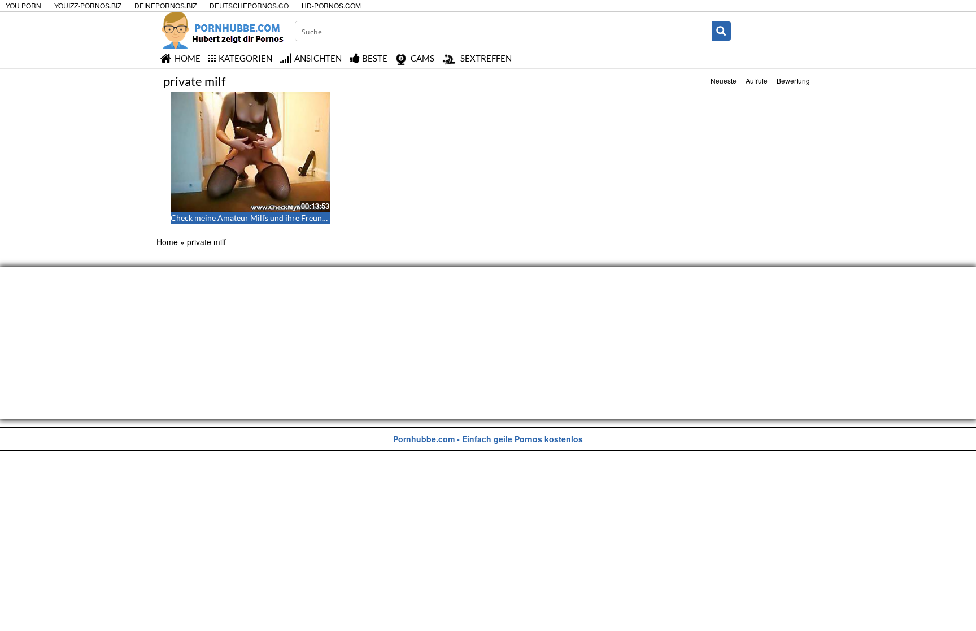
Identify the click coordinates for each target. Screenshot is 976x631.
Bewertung (793, 80)
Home (167, 241)
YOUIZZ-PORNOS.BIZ (87, 5)
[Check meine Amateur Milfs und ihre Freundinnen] (251, 152)
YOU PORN (23, 5)
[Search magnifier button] (721, 31)
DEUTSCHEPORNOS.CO (249, 5)
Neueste (724, 80)
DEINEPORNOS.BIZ (165, 5)
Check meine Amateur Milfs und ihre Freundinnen (258, 218)
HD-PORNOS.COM (331, 5)
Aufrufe (757, 80)
